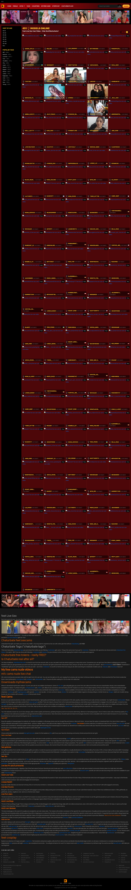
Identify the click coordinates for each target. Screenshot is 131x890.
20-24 (4, 33)
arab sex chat (13, 826)
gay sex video (39, 859)
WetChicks (121, 865)
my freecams (39, 853)
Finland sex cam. (39, 832)
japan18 (50, 763)
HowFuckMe (124, 855)
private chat (68, 706)
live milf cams (117, 843)
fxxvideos (38, 862)
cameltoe (26, 843)
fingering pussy (21, 692)
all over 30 (15, 828)
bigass (7, 69)
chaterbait (85, 650)
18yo (27, 759)
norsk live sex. (16, 835)
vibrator (64, 692)
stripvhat (23, 859)
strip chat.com (49, 806)
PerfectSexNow (7, 869)
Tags (28, 6)
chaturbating (75, 644)
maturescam (78, 826)
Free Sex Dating (25, 862)
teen (6, 80)
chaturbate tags (18, 650)
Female (15, 6)
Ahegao (111, 692)
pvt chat (121, 725)
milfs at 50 (40, 828)
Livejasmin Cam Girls (88, 853)
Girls (10, 843)
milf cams (69, 853)
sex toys (25, 694)
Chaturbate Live (67, 6)
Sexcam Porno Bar (55, 855)
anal (6, 78)
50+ (4, 45)
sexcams (65, 817)
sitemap (123, 857)
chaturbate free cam (19, 662)
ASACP (65, 883)
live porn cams (84, 770)
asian (6, 65)
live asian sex (89, 824)
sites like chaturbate (88, 862)
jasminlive (4, 763)
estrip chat (86, 857)
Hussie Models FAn (8, 874)
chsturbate (114, 667)
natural (7, 54)
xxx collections (67, 768)
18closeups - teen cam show (90, 855)
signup (126, 6)
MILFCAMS (80, 843)
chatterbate (51, 650)
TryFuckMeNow (40, 855)
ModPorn (5, 855)
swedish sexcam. (112, 830)
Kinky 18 (123, 859)
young (7, 84)
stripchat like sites (72, 859)
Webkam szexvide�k (9, 862)
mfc (2, 1)
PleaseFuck (108, 862)
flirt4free (52, 862)
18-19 (4, 31)
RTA (61, 883)
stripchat (56, 6)
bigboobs (7, 76)
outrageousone (29, 688)
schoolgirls (82, 752)
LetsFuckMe (108, 855)
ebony (7, 71)
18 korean (43, 763)
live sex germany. (113, 828)
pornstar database (77, 817)
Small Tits (5, 853)
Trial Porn (52, 853)
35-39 (4, 39)
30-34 (4, 37)
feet (6, 59)
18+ (51, 733)
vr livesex (74, 723)
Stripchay (31, 806)
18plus (123, 759)
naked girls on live (45, 728)
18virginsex (71, 763)
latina (6, 73)
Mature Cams (6, 857)
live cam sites (121, 723)
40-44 (4, 41)
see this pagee (123, 871)
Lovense (36, 692)
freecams (23, 853)
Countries (35, 6)
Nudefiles (123, 853)
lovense (7, 56)
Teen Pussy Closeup (124, 867)
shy (6, 63)
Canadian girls (41, 824)
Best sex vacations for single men (12, 865)
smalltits (7, 61)
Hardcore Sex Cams (55, 859)
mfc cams (107, 857)
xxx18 (68, 738)
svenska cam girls (75, 830)
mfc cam (60, 685)
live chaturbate (108, 664)
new (6, 82)
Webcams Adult (109, 853)
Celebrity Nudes (123, 869)
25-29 (4, 35)
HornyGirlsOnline (71, 857)
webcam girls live (25, 857)
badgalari (29, 679)
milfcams (102, 826)
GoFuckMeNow (40, 857)
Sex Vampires (71, 862)
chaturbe (44, 652)
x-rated (127, 743)
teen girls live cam (29, 733)
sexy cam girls (33, 702)
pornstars (62, 690)
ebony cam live (7, 867)
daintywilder (39, 679)
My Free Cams (45, 6)
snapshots (28, 841)
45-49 (4, 43)
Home (9, 6)
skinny (7, 67)
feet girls (3, 704)
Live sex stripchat (12, 637)
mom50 (70, 828)
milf (6, 52)
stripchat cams (25, 855)
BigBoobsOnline (7, 871)
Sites (21, 6)
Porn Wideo (86, 859)
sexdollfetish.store (110, 859)
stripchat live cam (37, 716)
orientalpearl (20, 679)
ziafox (40, 688)
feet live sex (110, 832)
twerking (10, 692)
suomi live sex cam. (65, 832)
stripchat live (70, 855)
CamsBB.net (53, 857)
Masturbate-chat (125, 862)
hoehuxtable (121, 700)
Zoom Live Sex (60, 835)
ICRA (69, 883)
